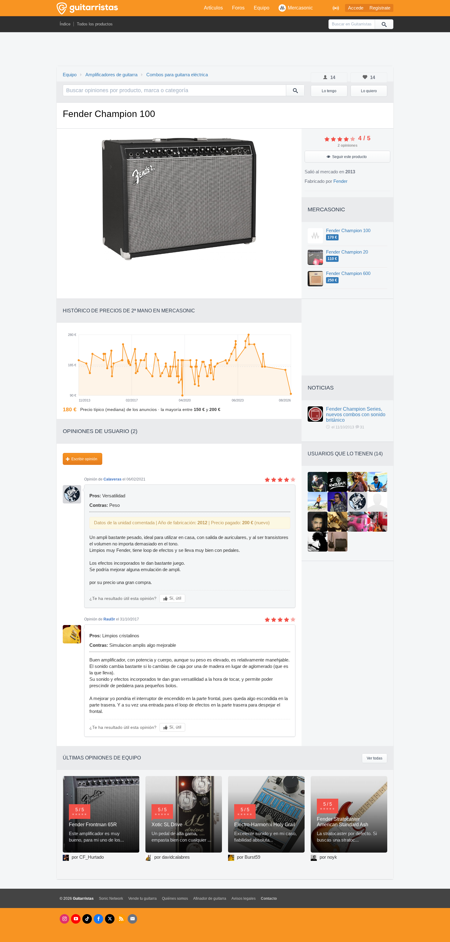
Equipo (261, 7)
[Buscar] (384, 24)
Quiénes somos (175, 898)
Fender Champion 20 (347, 252)
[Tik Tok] (87, 919)
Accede (355, 8)
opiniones (348, 145)
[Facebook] (98, 919)
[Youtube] (76, 919)
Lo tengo (329, 91)
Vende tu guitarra (142, 898)
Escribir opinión (84, 459)
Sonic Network (111, 898)
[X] (109, 919)
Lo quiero (369, 91)
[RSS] (121, 919)
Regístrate (379, 8)
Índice (65, 24)
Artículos (213, 7)
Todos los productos (95, 24)
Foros (238, 7)
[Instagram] (64, 919)
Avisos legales (243, 898)
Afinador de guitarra (209, 898)
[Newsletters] (132, 919)
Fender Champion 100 (348, 230)
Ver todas (374, 758)
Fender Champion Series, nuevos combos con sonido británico (355, 414)
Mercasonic (300, 7)
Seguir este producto (349, 157)
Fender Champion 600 (348, 273)
